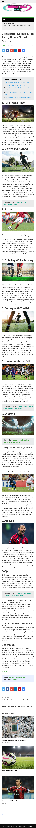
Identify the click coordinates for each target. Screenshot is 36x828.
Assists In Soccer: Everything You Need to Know (17, 706)
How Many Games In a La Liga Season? (18, 83)
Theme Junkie (29, 826)
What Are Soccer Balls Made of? (10, 770)
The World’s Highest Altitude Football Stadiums (14, 740)
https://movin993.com (17, 677)
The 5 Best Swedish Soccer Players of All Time (16, 26)
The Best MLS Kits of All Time (15, 85)
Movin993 (5, 671)
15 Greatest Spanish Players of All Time (18, 97)
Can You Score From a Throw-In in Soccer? (15, 700)
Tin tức (14, 679)
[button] (3, 1)
